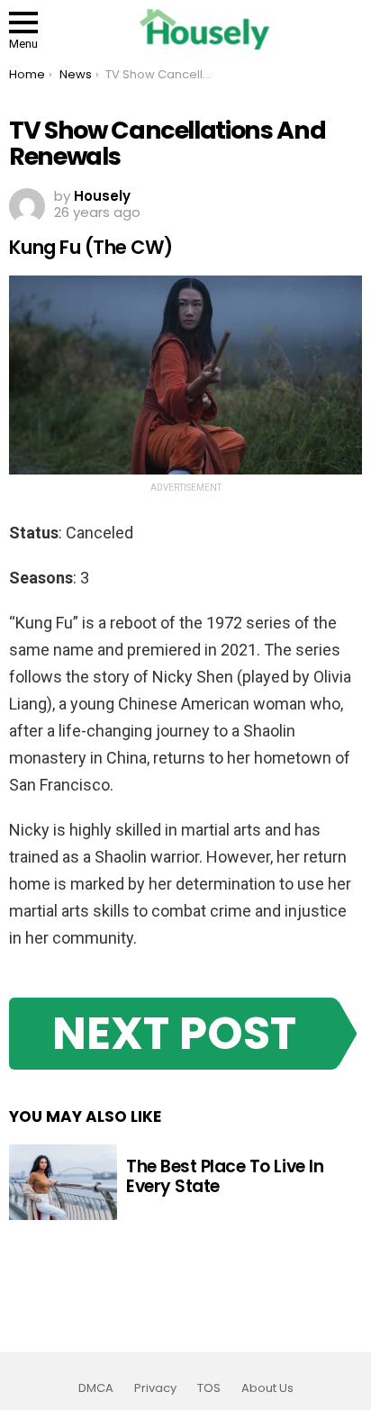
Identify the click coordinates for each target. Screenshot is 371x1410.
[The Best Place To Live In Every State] (63, 1182)
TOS (209, 1388)
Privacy (155, 1388)
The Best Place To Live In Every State (224, 1176)
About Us (267, 1388)
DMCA (95, 1388)
